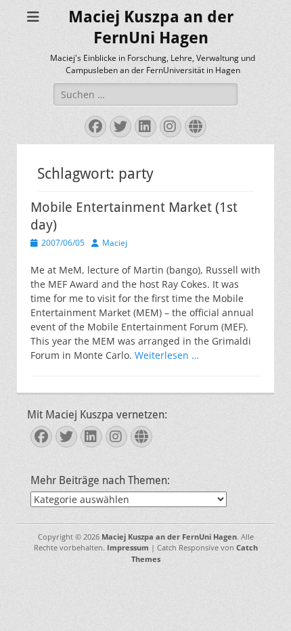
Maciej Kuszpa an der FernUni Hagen (169, 536)
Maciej (114, 242)
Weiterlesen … (167, 355)
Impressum (128, 547)
